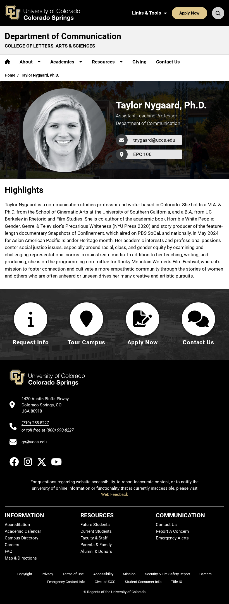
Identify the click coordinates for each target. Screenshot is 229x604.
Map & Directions (21, 558)
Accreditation (17, 524)
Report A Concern (172, 531)
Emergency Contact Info (66, 582)
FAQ (8, 551)
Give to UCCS (105, 582)
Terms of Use (73, 574)
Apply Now (189, 13)
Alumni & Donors (96, 551)
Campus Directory (21, 538)
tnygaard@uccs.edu (154, 140)
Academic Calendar (23, 531)
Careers (12, 544)
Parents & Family (96, 544)
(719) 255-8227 (35, 422)
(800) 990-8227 (60, 430)
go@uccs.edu (34, 441)
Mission (129, 574)
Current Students (96, 531)
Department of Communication (63, 36)
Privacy (47, 574)
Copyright (24, 574)
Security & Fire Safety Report (167, 574)
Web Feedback (114, 494)
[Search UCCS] (218, 13)
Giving (139, 62)
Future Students (95, 524)
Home (10, 75)
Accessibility (103, 574)
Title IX (176, 582)
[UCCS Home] (47, 13)
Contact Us (168, 62)
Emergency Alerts (172, 538)
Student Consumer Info (143, 582)
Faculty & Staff (94, 538)
